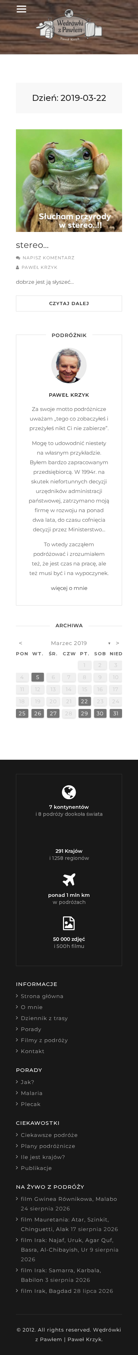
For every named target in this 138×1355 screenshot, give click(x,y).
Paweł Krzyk (40, 267)
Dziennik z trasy (44, 1018)
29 (84, 713)
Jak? (28, 1082)
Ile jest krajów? (43, 1157)
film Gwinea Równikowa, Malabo (69, 1199)
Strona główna (42, 996)
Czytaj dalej (69, 303)
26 (37, 713)
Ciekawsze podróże (49, 1135)
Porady (31, 1029)
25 (22, 713)
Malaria (32, 1093)
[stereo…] (69, 180)
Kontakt (33, 1051)
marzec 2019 (69, 643)
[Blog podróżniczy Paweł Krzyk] (69, 39)
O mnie (32, 1007)
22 (84, 701)
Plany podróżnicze (48, 1146)
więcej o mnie (69, 588)
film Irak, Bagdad (46, 1291)
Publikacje (36, 1168)
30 (100, 713)
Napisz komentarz (49, 257)
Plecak (31, 1104)
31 (116, 713)
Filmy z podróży (44, 1040)
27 (53, 713)
